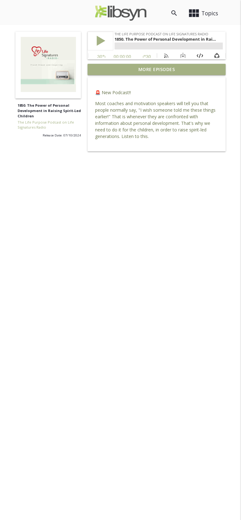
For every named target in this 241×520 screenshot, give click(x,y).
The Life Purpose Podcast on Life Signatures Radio (46, 125)
